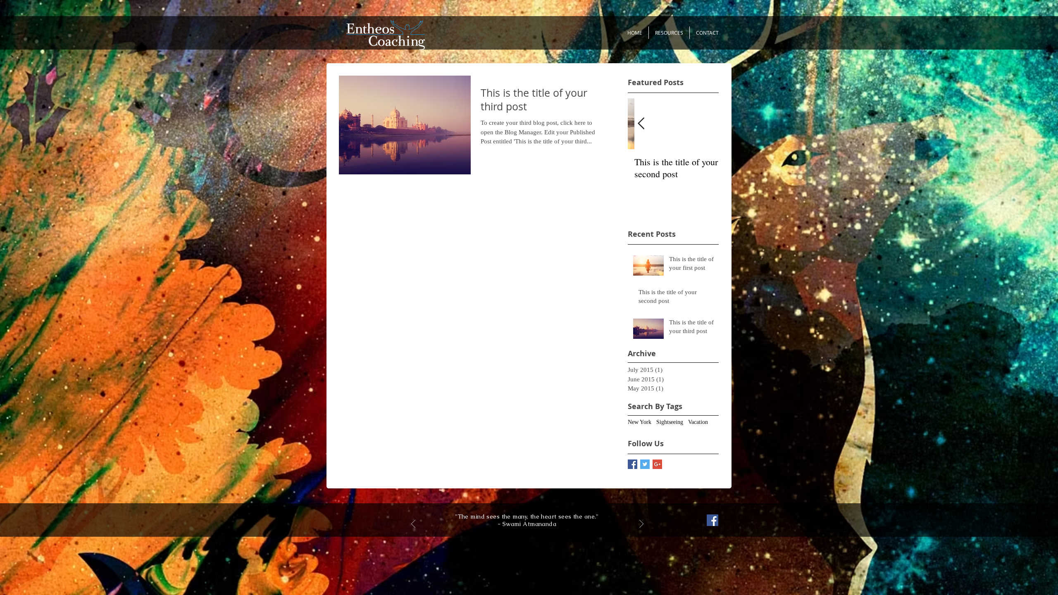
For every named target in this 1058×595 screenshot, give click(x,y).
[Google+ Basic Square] (657, 464)
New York (639, 422)
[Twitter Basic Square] (645, 464)
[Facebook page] (712, 520)
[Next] (641, 524)
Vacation (698, 422)
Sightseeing (669, 422)
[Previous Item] (641, 123)
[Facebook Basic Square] (632, 464)
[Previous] (413, 524)
